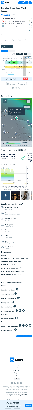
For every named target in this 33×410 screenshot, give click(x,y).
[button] (26, 157)
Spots (16, 368)
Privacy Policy (13, 395)
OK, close (28, 405)
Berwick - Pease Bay (15, 109)
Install (25, 78)
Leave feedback (8, 46)
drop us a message (22, 394)
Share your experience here (23, 335)
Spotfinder (16, 370)
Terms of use (20, 395)
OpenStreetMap (23, 140)
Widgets (16, 373)
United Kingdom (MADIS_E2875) (8, 155)
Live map (16, 365)
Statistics (11, 51)
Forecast (4, 51)
